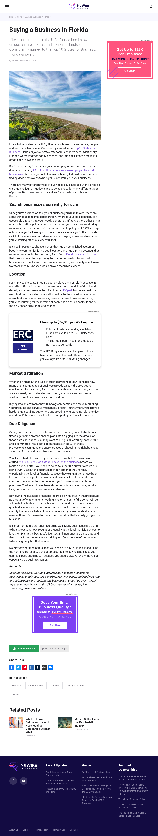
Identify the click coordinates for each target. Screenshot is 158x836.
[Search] (151, 6)
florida (15, 694)
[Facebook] (13, 781)
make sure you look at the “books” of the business (49, 462)
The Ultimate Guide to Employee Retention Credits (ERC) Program (97, 800)
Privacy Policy (41, 830)
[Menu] (7, 6)
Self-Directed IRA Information (96, 772)
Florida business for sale (81, 254)
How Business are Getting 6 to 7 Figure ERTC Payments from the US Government (96, 788)
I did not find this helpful (56, 648)
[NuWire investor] (79, 6)
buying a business (76, 685)
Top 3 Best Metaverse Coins (131, 799)
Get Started (23, 348)
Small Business (36, 685)
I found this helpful (26, 648)
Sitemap (74, 830)
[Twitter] (23, 781)
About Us (13, 830)
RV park (68, 290)
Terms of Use (59, 830)
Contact (26, 830)
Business (16, 685)
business (55, 685)
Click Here (55, 625)
